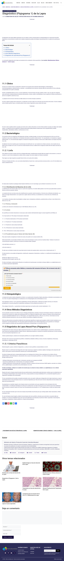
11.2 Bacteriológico (8, 49)
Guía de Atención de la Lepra (26, 6)
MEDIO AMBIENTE (49, 2)
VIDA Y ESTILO (56, 2)
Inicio (3, 6)
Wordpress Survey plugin (56, 290)
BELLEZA (42, 2)
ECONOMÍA (28, 2)
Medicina (8, 6)
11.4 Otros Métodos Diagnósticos (11, 53)
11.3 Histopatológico (8, 51)
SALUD (38, 2)
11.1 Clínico (6, 47)
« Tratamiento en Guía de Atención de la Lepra (14, 430)
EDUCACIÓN (34, 2)
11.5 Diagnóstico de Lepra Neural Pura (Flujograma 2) (16, 55)
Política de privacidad (58, 559)
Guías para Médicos (15, 6)
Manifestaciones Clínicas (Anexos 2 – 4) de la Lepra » (48, 430)
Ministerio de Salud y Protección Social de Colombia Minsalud (25, 16)
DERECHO (23, 2)
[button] (61, 3)
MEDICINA (18, 2)
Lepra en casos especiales (8, 503)
